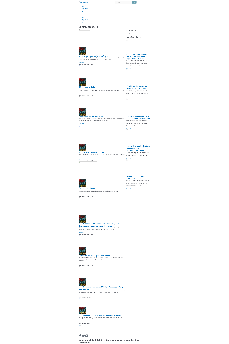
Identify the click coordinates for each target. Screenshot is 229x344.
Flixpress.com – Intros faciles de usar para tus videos (100, 315)
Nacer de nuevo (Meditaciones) (91, 117)
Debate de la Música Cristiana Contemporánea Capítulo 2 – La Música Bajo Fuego (138, 148)
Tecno (83, 11)
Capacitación (85, 8)
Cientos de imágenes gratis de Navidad (94, 256)
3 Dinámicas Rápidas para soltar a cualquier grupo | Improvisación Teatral (136, 56)
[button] (114, 14)
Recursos (84, 5)
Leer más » (81, 62)
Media (83, 9)
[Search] (134, 2)
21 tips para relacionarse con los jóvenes (95, 152)
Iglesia (83, 6)
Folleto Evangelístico (87, 188)
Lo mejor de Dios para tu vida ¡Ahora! (93, 56)
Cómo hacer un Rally (87, 87)
